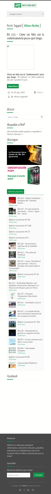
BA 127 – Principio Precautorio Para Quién (27, 294)
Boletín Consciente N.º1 (18, 237)
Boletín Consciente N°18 (19, 357)
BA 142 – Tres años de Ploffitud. (26, 253)
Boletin (40, 92)
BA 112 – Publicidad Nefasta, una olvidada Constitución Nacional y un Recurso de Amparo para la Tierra (24, 285)
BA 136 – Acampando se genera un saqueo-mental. (28, 331)
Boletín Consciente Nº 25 (19, 231)
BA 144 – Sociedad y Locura (29, 302)
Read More (12, 86)
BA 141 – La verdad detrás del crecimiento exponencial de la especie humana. (29, 313)
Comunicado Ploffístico (27, 363)
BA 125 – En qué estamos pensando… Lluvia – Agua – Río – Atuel (28, 211)
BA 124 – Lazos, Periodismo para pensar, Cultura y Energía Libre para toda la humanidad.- (24, 264)
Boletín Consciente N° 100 (28, 322)
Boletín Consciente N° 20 (27, 274)
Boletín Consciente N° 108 (20, 225)
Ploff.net (24, 486)
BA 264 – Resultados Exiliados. (26, 349)
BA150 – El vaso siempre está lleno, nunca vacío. (29, 340)
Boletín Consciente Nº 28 (19, 219)
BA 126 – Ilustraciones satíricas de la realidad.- (27, 244)
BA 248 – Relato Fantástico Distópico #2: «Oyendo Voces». (28, 200)
